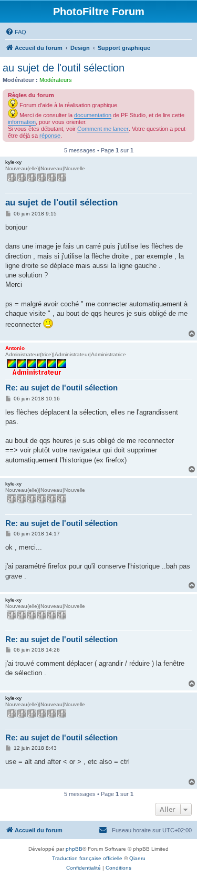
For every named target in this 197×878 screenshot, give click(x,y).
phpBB (74, 849)
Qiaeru (137, 858)
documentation (92, 115)
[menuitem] (15, 32)
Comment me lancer (103, 129)
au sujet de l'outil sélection (64, 68)
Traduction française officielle (87, 858)
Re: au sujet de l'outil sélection (61, 387)
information (22, 122)
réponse (49, 135)
